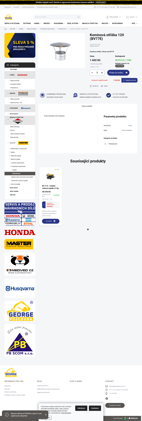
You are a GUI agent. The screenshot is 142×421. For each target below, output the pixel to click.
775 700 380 (113, 393)
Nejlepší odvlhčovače (43, 392)
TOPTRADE (13, 69)
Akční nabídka (14, 191)
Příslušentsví (14, 88)
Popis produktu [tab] (87, 106)
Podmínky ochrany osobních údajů (47, 7)
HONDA (12, 75)
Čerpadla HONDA (15, 84)
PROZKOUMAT (101, 2)
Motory (12, 130)
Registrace (7, 7)
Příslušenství (16, 173)
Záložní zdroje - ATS (16, 102)
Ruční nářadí (14, 187)
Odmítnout (81, 408)
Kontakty (16, 7)
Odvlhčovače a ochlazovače (18, 148)
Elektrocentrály (14, 80)
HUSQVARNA (14, 108)
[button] (87, 229)
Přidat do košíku (116, 73)
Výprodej (12, 195)
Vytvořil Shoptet (118, 418)
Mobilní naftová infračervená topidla (22, 177)
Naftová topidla (15, 159)
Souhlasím (95, 408)
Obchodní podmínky (28, 7)
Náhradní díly (14, 137)
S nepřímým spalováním (18, 166)
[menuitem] (12, 23)
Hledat (78, 17)
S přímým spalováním (17, 163)
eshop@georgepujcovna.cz (117, 386)
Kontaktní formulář (115, 405)
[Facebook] (106, 398)
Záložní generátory (42, 385)
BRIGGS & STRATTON (16, 117)
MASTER (12, 143)
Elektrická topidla (16, 156)
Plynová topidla (15, 184)
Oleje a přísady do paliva (17, 134)
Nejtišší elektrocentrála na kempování (48, 389)
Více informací (66, 413)
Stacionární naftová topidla (19, 180)
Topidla (12, 152)
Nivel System (14, 114)
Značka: (94, 46)
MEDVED (12, 93)
